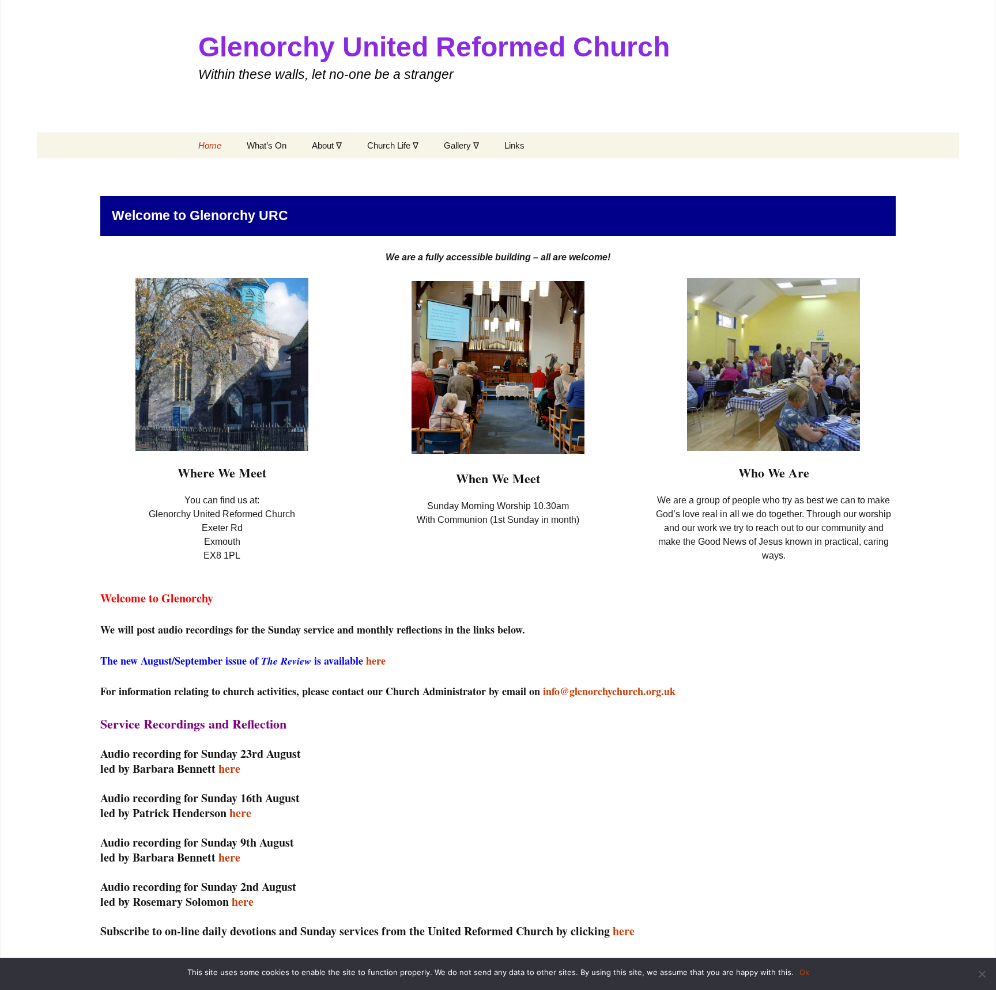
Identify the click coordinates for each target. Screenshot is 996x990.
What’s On (266, 145)
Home (209, 145)
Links (514, 145)
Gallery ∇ (461, 145)
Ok (804, 972)
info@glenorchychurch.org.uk (609, 691)
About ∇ (327, 145)
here (376, 660)
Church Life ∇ (392, 145)
